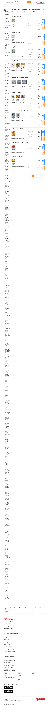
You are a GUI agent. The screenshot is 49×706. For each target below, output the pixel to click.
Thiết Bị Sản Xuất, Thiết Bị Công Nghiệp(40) (7, 351)
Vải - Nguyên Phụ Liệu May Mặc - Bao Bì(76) (7, 250)
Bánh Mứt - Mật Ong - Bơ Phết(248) (7, 126)
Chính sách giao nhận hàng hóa (10, 656)
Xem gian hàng (43, 22)
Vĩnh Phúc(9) (7, 69)
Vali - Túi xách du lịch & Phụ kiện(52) (7, 309)
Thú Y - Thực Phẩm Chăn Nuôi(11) (7, 535)
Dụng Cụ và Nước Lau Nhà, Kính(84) (7, 230)
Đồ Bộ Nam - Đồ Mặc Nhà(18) (7, 473)
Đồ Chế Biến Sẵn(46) (7, 339)
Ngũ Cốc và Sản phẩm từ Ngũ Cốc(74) (7, 257)
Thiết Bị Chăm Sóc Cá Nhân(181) (7, 143)
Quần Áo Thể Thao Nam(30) (7, 395)
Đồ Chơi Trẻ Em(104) (7, 201)
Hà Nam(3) (7, 110)
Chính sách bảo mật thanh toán (10, 649)
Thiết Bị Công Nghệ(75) (7, 254)
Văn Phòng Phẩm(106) (7, 196)
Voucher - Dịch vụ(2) (7, 598)
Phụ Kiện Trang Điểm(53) (7, 304)
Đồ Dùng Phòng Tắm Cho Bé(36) (7, 375)
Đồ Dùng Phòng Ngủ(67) (7, 269)
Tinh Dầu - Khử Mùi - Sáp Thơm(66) (7, 279)
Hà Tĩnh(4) (7, 99)
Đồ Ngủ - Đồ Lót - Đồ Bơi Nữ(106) (7, 189)
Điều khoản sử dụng (8, 642)
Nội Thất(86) (7, 220)
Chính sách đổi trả (7, 630)
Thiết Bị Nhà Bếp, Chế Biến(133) (7, 165)
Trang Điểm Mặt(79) (7, 236)
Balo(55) (6, 295)
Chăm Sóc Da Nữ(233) (7, 130)
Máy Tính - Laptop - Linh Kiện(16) (7, 490)
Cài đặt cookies (7, 653)
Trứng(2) (6, 595)
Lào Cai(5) (7, 93)
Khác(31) (6, 390)
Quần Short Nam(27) (7, 421)
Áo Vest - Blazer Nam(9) (7, 552)
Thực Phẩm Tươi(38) (7, 361)
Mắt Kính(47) (7, 328)
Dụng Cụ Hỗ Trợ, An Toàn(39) (7, 357)
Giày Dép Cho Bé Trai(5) (7, 586)
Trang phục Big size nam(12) (7, 525)
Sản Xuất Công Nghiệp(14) (7, 515)
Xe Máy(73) (7, 261)
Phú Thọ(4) (7, 101)
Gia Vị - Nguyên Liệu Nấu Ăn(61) (7, 290)
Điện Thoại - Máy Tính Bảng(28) (7, 406)
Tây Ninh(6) (7, 82)
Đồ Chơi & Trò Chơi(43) (7, 347)
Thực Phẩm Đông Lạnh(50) (7, 318)
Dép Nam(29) (7, 400)
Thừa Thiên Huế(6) (7, 84)
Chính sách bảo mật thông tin (9, 651)
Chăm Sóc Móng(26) (6, 432)
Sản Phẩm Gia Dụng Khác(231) (7, 133)
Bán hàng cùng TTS (41, 4)
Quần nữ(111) (6, 179)
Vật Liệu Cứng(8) (6, 566)
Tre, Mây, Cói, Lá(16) (7, 493)
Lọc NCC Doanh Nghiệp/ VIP (18, 13)
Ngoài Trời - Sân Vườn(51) (7, 312)
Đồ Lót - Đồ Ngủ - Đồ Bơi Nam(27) (7, 418)
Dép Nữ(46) (7, 332)
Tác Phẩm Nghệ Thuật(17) (7, 481)
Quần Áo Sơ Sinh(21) (7, 448)
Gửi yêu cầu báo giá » (39, 608)
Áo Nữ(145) (7, 163)
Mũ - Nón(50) (7, 315)
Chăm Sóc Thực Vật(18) (7, 470)
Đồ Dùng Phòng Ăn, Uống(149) (7, 160)
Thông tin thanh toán (8, 644)
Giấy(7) (6, 576)
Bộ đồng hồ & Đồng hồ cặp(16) (7, 499)
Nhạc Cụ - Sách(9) (6, 559)
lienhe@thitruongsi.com (15, 631)
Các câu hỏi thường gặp (8, 621)
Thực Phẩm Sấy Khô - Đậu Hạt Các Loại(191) (7, 140)
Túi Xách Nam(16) (6, 484)
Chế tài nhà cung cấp (8, 646)
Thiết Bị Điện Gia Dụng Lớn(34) (7, 384)
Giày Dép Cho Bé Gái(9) (7, 562)
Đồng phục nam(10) (7, 546)
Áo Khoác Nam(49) (6, 321)
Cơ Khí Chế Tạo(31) (7, 392)
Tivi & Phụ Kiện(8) (6, 569)
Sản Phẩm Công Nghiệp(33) (7, 387)
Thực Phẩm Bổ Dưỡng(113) (7, 169)
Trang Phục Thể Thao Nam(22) (7, 445)
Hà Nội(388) (7, 14)
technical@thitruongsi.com (15, 633)
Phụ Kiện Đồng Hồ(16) (7, 487)
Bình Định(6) (7, 80)
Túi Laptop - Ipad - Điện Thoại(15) (7, 503)
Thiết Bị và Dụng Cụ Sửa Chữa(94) (7, 214)
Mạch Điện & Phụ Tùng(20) (7, 460)
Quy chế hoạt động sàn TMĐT (9, 660)
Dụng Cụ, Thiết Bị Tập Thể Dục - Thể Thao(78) (7, 240)
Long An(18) (7, 31)
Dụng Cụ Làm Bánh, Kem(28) (7, 409)
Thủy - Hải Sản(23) (6, 437)
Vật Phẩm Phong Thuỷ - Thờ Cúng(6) (7, 580)
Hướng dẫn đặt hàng (8, 624)
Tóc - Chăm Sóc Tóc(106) (7, 192)
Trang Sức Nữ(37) (7, 366)
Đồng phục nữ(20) (7, 457)
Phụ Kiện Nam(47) (6, 331)
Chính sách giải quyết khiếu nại (10, 654)
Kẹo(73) (6, 259)
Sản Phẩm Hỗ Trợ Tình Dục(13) (7, 519)
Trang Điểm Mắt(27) (7, 427)
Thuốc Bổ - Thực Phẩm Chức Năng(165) (7, 154)
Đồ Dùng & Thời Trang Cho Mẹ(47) (7, 326)
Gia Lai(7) (6, 78)
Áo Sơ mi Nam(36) (6, 372)
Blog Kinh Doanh (7, 639)
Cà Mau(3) (7, 105)
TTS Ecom (6, 669)
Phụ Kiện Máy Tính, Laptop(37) (7, 369)
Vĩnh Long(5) (7, 97)
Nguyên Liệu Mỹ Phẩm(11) (7, 541)
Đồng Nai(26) (7, 25)
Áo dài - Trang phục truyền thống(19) (7, 464)
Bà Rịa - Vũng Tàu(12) (7, 45)
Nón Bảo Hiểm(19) (6, 467)
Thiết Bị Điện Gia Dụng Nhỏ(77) (7, 244)
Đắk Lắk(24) (7, 27)
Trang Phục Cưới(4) (7, 588)
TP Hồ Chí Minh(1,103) (7, 12)
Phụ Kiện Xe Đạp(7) (7, 572)
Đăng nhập (42, 0)
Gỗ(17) (6, 478)
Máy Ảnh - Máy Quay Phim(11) (6, 531)
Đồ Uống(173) (6, 150)
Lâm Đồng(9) (7, 67)
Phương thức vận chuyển (8, 628)
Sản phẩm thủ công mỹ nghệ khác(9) (7, 556)
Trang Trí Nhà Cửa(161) (7, 157)
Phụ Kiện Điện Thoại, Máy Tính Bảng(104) (7, 204)
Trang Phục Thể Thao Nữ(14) (7, 512)
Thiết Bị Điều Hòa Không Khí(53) (7, 301)
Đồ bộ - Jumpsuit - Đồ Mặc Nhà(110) (7, 182)
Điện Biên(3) (7, 108)
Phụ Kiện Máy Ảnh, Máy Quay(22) (6, 441)
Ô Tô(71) (6, 263)
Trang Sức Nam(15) (7, 506)
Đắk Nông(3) (7, 107)
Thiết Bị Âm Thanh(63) (7, 285)
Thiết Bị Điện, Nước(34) (7, 381)
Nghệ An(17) (7, 37)
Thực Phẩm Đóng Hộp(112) (7, 173)
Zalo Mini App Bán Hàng (8, 667)
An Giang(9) (7, 63)
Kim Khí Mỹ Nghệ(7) (7, 574)
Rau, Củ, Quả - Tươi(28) (7, 413)
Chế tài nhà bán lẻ (7, 647)
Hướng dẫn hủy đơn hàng (9, 626)
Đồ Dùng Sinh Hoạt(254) (7, 124)
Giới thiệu (6, 637)
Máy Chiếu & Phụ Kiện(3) (7, 593)
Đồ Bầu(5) (7, 583)
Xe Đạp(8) (7, 564)
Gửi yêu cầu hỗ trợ (7, 623)
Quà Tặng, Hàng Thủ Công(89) (6, 218)
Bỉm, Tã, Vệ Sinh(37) (7, 363)
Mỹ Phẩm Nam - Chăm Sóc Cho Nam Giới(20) (7, 453)
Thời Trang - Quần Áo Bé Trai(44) (7, 344)
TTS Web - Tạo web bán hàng (9, 665)
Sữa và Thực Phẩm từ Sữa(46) (7, 335)
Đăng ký (42, 2)
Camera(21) (7, 450)
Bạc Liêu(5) (7, 86)
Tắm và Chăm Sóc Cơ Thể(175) (7, 147)
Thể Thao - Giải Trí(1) (7, 600)
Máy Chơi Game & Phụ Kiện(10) (7, 549)
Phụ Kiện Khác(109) (7, 186)
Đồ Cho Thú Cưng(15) (7, 509)
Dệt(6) (6, 578)
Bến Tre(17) (7, 33)
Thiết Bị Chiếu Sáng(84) (7, 226)
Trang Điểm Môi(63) (7, 287)
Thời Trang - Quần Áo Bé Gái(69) (7, 266)
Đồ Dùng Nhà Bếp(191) (7, 136)
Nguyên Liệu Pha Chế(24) (7, 435)
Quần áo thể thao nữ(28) (7, 403)
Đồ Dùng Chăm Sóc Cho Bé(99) (7, 208)
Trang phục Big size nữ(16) (7, 496)
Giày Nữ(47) (7, 323)
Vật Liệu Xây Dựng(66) (7, 275)
